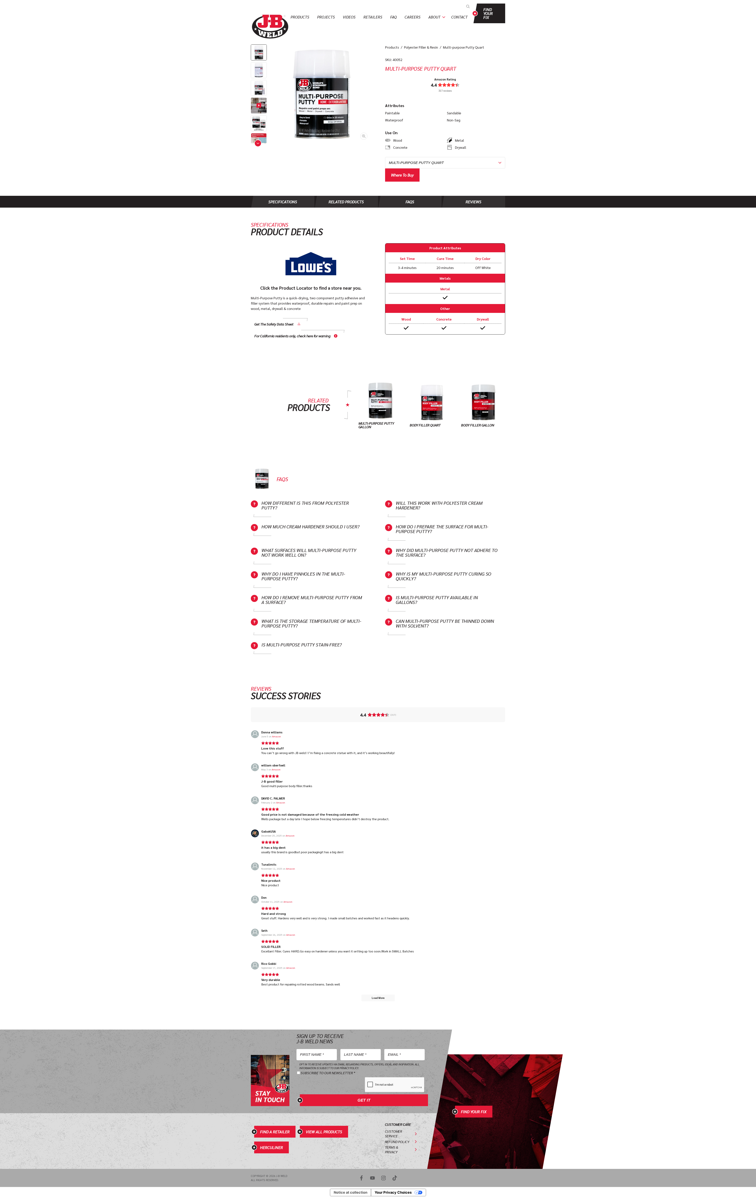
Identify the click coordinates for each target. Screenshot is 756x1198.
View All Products (324, 1131)
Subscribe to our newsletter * (328, 1072)
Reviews (473, 201)
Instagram (383, 1177)
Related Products (346, 201)
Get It (364, 1100)
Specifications (282, 201)
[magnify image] (321, 93)
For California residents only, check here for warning (292, 336)
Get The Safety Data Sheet (274, 324)
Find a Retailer (275, 1131)
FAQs (410, 201)
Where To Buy (402, 174)
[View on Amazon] (255, 734)
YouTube (372, 1177)
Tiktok (394, 1177)
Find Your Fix (488, 13)
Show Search (468, 6)
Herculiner (271, 1147)
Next (257, 143)
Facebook (361, 1177)
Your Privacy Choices (393, 1192)
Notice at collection (350, 1192)
